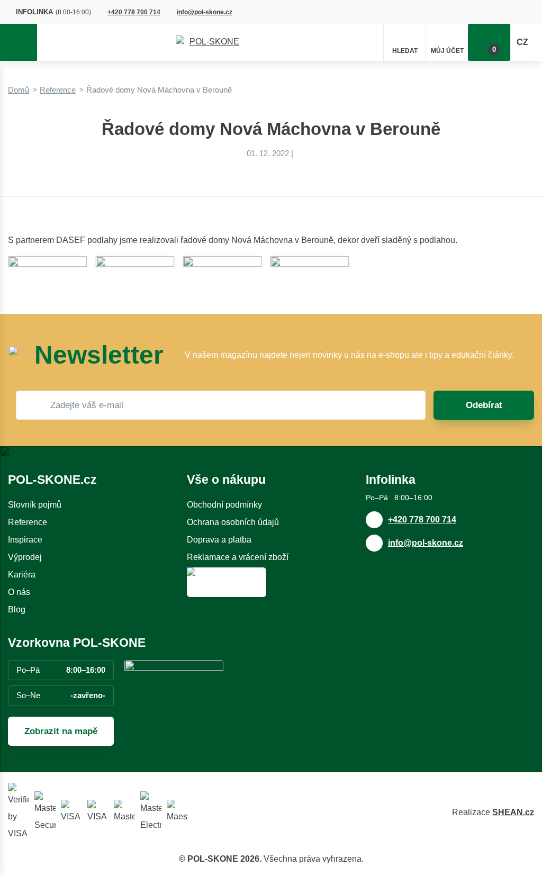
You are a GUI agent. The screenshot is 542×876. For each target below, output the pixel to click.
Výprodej (25, 557)
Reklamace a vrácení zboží (237, 557)
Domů (18, 89)
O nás (19, 592)
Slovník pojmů (34, 504)
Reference (58, 89)
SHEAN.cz (513, 812)
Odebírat (484, 405)
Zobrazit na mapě (60, 731)
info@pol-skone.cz (204, 12)
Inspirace (25, 539)
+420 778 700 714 (133, 12)
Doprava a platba (219, 539)
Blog (16, 609)
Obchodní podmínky (224, 504)
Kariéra (21, 574)
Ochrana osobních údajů (233, 522)
